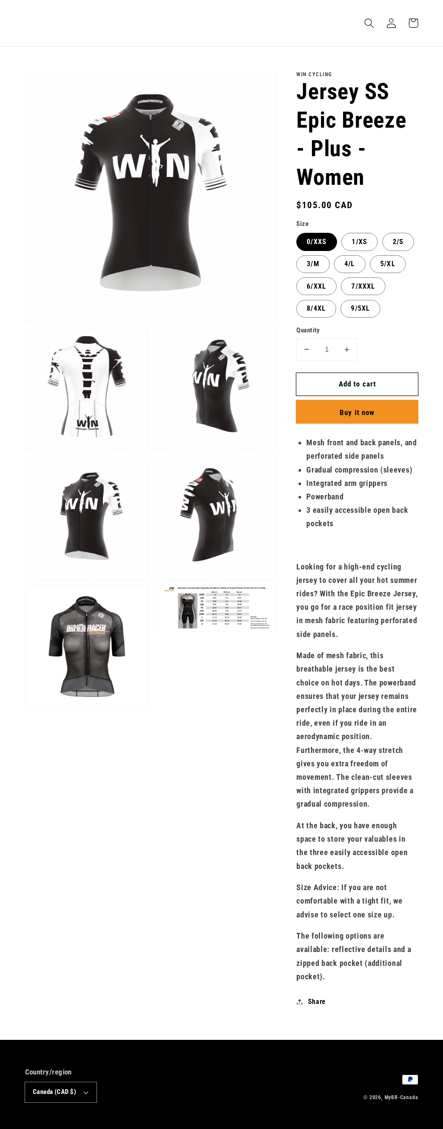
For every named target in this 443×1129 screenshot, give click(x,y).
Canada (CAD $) (54, 1092)
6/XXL (316, 286)
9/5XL (360, 308)
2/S (398, 242)
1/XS (359, 242)
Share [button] (317, 1001)
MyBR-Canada (401, 1097)
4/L (349, 264)
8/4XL (316, 308)
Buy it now (357, 412)
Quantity (308, 330)
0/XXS (317, 242)
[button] (370, 23)
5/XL (387, 264)
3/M (313, 264)
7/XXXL (363, 286)
